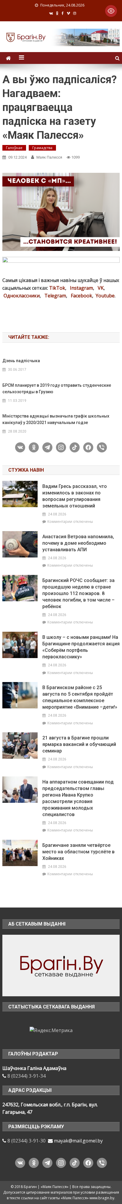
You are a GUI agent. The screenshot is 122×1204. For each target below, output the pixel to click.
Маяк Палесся (49, 157)
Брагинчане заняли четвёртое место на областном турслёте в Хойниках (78, 851)
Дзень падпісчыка (21, 360)
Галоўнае (14, 147)
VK (101, 288)
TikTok (57, 288)
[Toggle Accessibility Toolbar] (111, 10)
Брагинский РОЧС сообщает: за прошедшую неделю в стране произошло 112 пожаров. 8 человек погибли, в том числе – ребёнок (78, 593)
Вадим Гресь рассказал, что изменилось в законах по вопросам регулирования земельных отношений (74, 496)
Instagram (81, 288)
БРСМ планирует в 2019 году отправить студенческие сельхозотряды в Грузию (56, 388)
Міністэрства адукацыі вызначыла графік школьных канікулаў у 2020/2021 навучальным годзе (55, 419)
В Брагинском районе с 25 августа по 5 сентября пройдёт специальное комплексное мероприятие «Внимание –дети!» (79, 697)
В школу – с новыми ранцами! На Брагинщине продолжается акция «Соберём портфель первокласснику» (81, 647)
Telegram (55, 295)
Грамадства (42, 147)
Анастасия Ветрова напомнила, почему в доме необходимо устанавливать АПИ (78, 543)
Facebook (81, 295)
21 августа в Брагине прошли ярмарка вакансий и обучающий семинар (79, 744)
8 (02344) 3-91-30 (26, 1140)
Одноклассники (22, 295)
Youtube (105, 295)
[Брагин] (60, 965)
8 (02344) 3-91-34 (26, 1076)
